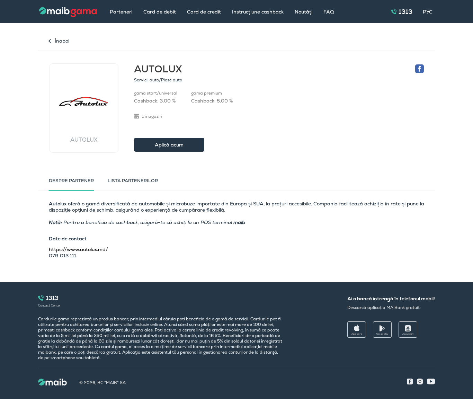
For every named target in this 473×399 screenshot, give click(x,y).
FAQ (328, 12)
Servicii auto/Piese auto (158, 80)
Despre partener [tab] (71, 181)
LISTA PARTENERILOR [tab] (133, 181)
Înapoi (62, 41)
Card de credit (204, 12)
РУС (427, 12)
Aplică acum (169, 145)
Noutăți (303, 12)
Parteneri (121, 12)
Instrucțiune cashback (258, 12)
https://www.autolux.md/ (78, 249)
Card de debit (159, 12)
